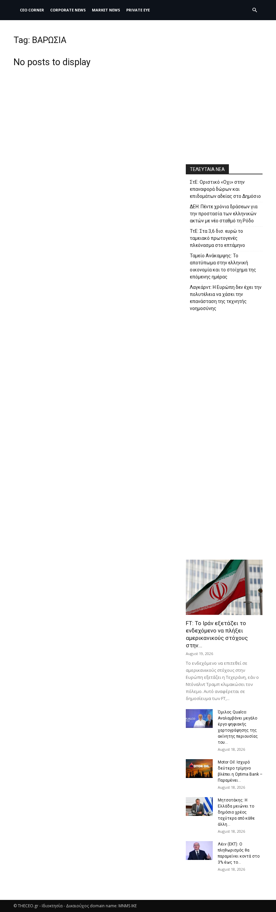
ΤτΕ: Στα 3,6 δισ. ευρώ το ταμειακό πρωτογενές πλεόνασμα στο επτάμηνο (217, 238)
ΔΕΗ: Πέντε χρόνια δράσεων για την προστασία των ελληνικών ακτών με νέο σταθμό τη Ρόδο (223, 213)
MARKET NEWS (106, 9)
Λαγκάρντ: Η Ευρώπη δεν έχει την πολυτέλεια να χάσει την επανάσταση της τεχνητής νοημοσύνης (226, 298)
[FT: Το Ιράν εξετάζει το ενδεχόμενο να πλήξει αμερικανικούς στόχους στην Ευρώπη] (224, 587)
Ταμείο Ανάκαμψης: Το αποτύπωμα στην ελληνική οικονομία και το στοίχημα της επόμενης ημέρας (223, 266)
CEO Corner (32, 9)
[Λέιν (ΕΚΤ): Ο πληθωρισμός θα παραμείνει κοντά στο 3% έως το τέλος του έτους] (199, 850)
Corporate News (68, 9)
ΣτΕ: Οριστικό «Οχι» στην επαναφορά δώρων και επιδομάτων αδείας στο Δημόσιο (225, 189)
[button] (254, 10)
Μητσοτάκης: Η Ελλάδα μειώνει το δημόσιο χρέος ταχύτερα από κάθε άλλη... (236, 812)
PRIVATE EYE (138, 9)
